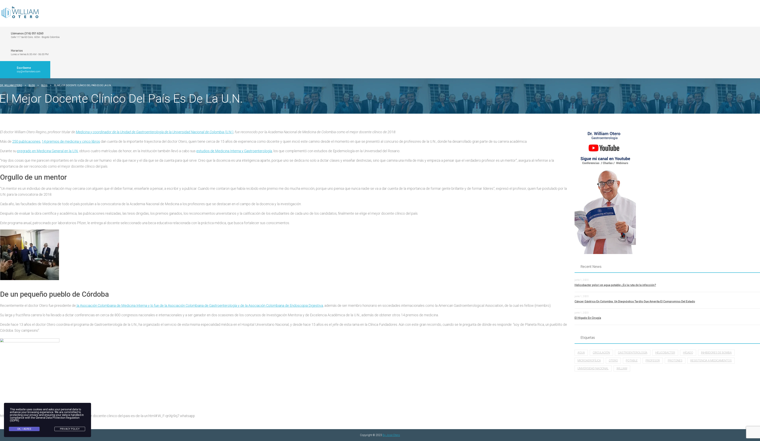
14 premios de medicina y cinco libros (71, 141)
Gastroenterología (632, 352)
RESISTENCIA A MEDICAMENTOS (711, 360)
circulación (601, 352)
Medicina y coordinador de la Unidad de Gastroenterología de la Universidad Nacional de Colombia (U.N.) (154, 132)
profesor (653, 360)
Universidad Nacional (593, 368)
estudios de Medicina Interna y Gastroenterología (234, 151)
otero (613, 360)
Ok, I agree (24, 429)
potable (632, 360)
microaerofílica (589, 360)
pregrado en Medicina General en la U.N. (47, 151)
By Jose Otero (391, 435)
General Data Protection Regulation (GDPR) (45, 419)
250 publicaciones (26, 141)
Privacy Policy (70, 429)
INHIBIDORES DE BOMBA (716, 352)
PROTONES (675, 360)
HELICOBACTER (665, 352)
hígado (688, 352)
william (622, 368)
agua (581, 352)
